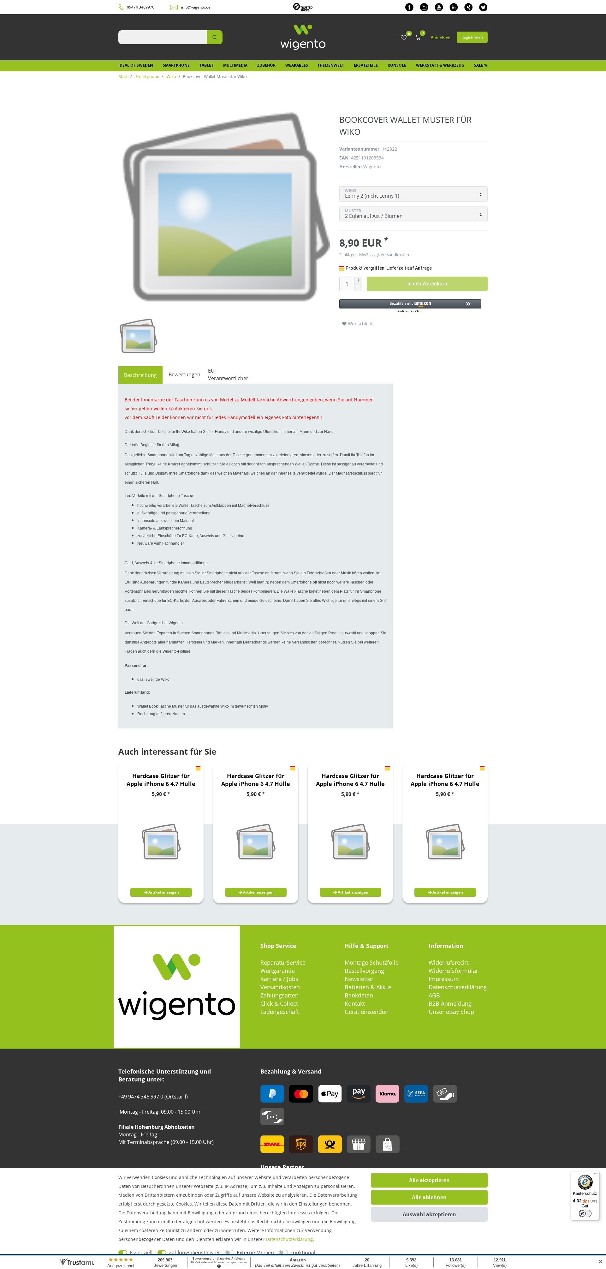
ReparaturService (283, 962)
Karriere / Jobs (279, 979)
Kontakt (355, 1003)
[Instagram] (424, 7)
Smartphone (176, 65)
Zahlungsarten (279, 995)
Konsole (397, 65)
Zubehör (266, 65)
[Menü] (596, 1175)
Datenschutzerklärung (458, 987)
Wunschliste (360, 323)
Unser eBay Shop (451, 1011)
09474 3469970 (140, 7)
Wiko (171, 76)
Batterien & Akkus (368, 987)
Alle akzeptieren (429, 1180)
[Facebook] (409, 7)
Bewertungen (184, 374)
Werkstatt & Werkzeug (440, 65)
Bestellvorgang (364, 970)
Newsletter (359, 979)
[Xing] (468, 7)
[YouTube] (439, 7)
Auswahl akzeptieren (429, 1214)
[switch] (585, 1213)
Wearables (296, 65)
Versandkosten (280, 987)
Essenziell (141, 1252)
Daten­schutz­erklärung (289, 1239)
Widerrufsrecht (448, 962)
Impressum (444, 979)
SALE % (481, 65)
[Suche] (215, 37)
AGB (434, 995)
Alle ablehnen (429, 1197)
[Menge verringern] (358, 287)
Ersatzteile (366, 65)
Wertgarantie (277, 970)
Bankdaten (359, 995)
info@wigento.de (196, 7)
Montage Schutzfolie (372, 962)
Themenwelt (331, 65)
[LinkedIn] (453, 7)
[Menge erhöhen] (358, 280)
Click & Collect (279, 1003)
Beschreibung (140, 375)
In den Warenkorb (427, 284)
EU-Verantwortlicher (228, 374)
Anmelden (440, 37)
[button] (410, 306)
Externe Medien (255, 1252)
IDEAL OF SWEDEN (135, 65)
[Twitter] (483, 7)
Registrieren (472, 37)
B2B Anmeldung (450, 1003)
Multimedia (235, 65)
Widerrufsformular (453, 970)
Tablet (206, 65)
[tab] (140, 375)
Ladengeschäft (279, 1011)
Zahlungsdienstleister (194, 1252)
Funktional (302, 1252)
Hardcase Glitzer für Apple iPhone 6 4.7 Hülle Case (161, 780)
